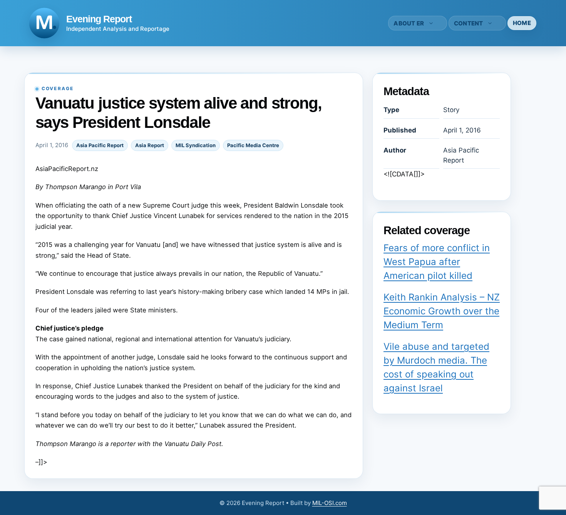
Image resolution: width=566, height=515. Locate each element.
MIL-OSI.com (329, 503)
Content (468, 23)
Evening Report (99, 18)
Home (522, 23)
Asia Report (149, 145)
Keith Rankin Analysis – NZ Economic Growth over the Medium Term (441, 311)
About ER (409, 23)
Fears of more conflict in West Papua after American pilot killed (436, 261)
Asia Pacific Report (100, 145)
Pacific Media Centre (253, 145)
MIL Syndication (196, 145)
